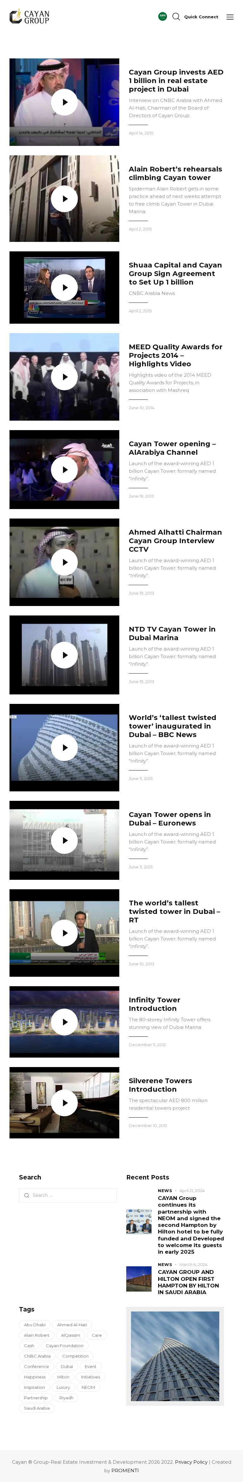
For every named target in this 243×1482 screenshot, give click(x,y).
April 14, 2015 (141, 132)
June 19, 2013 (141, 496)
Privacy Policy (191, 1462)
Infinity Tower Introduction (154, 1004)
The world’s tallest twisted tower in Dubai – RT (174, 911)
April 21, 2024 (192, 1190)
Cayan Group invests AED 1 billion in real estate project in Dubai (176, 80)
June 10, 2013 (141, 963)
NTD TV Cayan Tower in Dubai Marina (172, 633)
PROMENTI (125, 1470)
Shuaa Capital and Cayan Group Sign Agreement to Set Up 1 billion (175, 273)
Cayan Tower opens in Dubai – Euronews (170, 818)
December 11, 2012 (147, 1044)
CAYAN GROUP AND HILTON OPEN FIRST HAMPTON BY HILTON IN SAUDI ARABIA (188, 1282)
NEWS (165, 1190)
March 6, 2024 (193, 1264)
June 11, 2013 (141, 778)
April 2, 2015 (140, 228)
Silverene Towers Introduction (160, 1085)
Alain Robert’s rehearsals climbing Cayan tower (175, 173)
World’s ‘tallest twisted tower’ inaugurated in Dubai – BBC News (172, 726)
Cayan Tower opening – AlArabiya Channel (172, 448)
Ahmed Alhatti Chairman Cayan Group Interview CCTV (175, 541)
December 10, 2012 (148, 1125)
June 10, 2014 (141, 407)
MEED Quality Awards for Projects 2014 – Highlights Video (175, 355)
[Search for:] (68, 1195)
